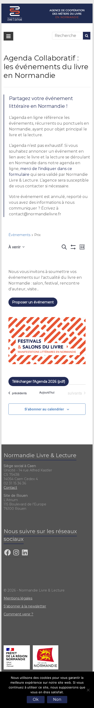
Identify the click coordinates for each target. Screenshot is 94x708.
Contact (10, 487)
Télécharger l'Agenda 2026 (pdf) (38, 381)
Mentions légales (18, 598)
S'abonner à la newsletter (25, 606)
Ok (36, 699)
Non (57, 699)
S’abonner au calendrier (44, 409)
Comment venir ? (18, 614)
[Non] (88, 690)
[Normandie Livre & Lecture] (47, 6)
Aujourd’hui (46, 392)
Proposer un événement (33, 302)
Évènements (19, 235)
